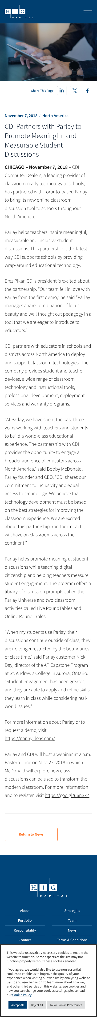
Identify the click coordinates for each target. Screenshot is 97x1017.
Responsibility (25, 930)
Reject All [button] (37, 1005)
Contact (25, 940)
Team (72, 920)
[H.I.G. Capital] (19, 12)
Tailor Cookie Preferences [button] (66, 1005)
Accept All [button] (17, 1005)
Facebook (87, 90)
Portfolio (25, 920)
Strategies (72, 910)
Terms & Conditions (72, 940)
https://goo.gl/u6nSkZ (67, 795)
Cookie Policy (22, 995)
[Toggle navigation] (86, 12)
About (24, 910)
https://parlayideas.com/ (30, 738)
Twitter (74, 90)
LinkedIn (61, 90)
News (72, 930)
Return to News (31, 834)
